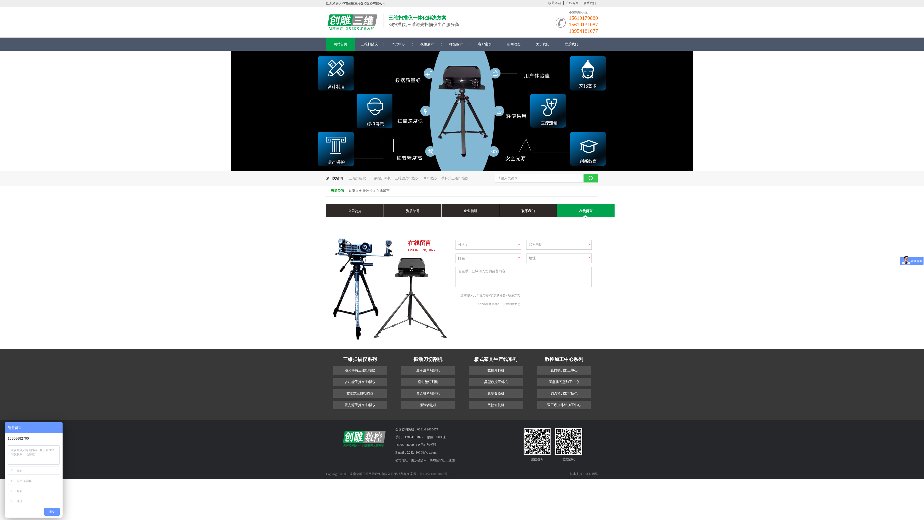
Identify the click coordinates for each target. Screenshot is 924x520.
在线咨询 (572, 3)
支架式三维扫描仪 (359, 393)
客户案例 (485, 44)
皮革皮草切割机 (428, 370)
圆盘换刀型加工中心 (564, 382)
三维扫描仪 (369, 44)
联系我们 (590, 3)
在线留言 (383, 191)
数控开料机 (382, 178)
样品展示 (456, 44)
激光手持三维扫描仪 (360, 370)
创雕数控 (365, 191)
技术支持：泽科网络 (584, 474)
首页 (352, 191)
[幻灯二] (462, 111)
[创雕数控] (352, 28)
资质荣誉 (412, 211)
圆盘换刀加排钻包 (564, 393)
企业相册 (470, 211)
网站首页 (340, 44)
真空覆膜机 (496, 393)
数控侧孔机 (496, 405)
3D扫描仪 (430, 178)
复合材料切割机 (428, 393)
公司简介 (355, 211)
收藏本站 (554, 3)
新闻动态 (513, 44)
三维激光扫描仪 (406, 178)
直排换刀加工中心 (564, 370)
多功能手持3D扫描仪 (360, 382)
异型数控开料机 (496, 382)
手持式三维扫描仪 (454, 178)
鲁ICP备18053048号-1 (434, 474)
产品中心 (398, 44)
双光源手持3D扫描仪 (360, 405)
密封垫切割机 (428, 382)
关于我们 (542, 44)
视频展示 (427, 44)
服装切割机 (428, 405)
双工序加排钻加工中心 (564, 405)
